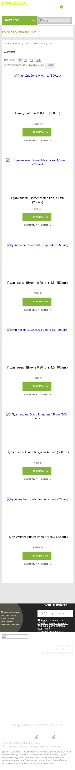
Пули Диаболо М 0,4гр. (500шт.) (37, 113)
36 (31, 60)
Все (38, 60)
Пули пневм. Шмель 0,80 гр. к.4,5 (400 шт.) (37, 367)
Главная (8, 44)
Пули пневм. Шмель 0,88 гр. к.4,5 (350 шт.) (37, 282)
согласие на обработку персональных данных (53, 623)
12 (20, 60)
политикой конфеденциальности (50, 630)
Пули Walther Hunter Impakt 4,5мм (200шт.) (38, 537)
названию (36, 65)
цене (50, 65)
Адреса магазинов (61, 12)
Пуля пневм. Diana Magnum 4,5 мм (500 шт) (37, 452)
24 (25, 60)
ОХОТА (18, 44)
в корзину (40, 132)
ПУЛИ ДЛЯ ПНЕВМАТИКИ (35, 44)
